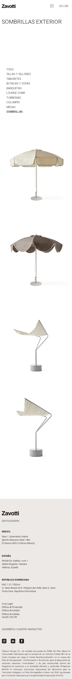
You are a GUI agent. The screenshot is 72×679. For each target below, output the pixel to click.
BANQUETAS (14, 88)
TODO (10, 69)
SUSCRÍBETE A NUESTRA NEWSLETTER (22, 629)
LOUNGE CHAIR (15, 93)
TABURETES (13, 79)
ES (61, 6)
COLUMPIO (13, 102)
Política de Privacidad (12, 607)
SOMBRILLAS (14, 111)
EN (66, 6)
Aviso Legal (7, 604)
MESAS (11, 107)
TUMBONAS (13, 97)
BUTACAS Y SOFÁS (18, 83)
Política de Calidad (11, 610)
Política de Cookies (11, 614)
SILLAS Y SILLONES (18, 74)
